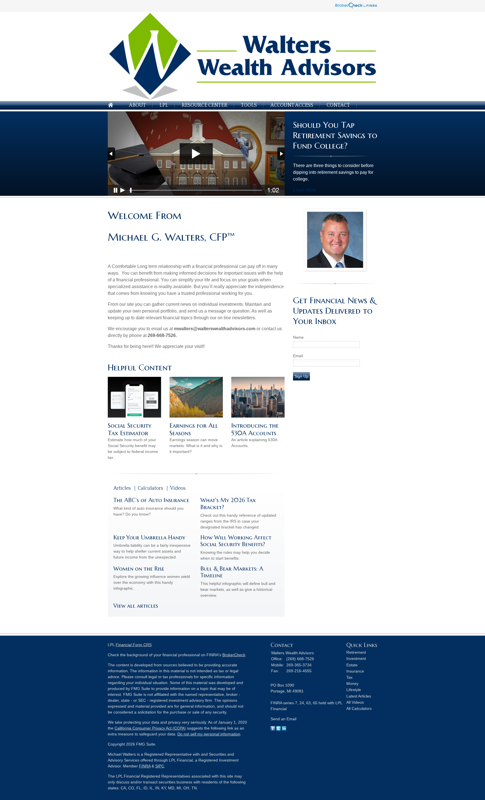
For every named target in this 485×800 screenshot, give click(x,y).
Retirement (356, 652)
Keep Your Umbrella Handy (149, 537)
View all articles (135, 605)
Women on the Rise (138, 568)
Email (298, 356)
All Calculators (359, 708)
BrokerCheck (233, 655)
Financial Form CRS (134, 644)
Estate (352, 665)
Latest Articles (358, 696)
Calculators (150, 488)
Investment (356, 658)
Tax (349, 677)
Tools (249, 105)
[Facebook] (273, 729)
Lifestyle (353, 689)
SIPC (159, 766)
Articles (122, 488)
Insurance (355, 671)
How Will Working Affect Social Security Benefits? (235, 541)
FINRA (144, 766)
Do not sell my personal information (208, 734)
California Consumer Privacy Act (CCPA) (150, 728)
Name (298, 337)
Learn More (304, 190)
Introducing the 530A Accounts (255, 429)
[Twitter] (278, 729)
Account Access (291, 105)
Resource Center (204, 105)
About (137, 105)
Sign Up (301, 376)
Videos (178, 488)
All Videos (355, 702)
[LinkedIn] (284, 729)
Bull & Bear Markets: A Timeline (231, 572)
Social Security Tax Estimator (130, 429)
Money (352, 683)
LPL (163, 105)
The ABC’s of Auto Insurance (151, 500)
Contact (338, 105)
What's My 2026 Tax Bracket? (228, 504)
